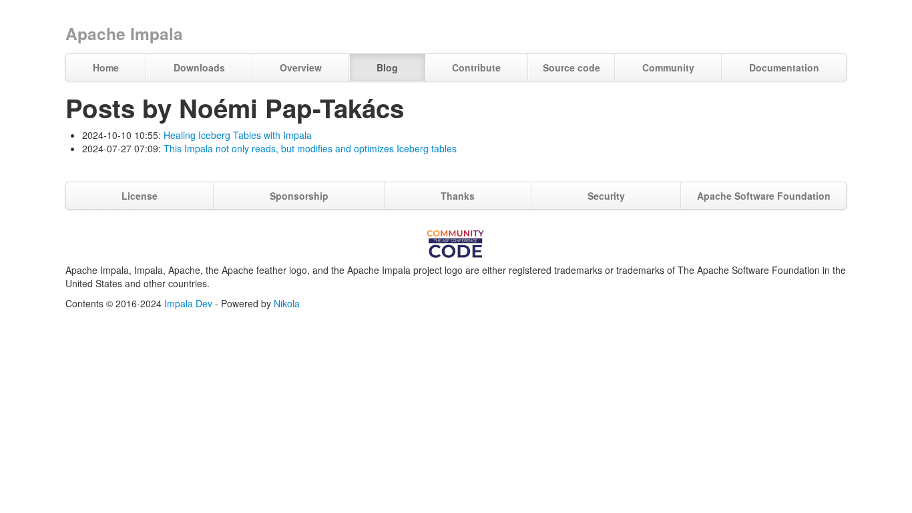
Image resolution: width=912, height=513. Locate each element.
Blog (387, 67)
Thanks (458, 195)
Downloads (199, 67)
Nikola (287, 303)
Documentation (784, 67)
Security (606, 195)
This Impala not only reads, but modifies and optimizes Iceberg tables (310, 148)
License (140, 195)
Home (106, 67)
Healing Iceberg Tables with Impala (238, 135)
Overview (301, 67)
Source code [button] (571, 67)
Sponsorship (299, 195)
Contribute (476, 67)
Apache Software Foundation (764, 195)
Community (668, 67)
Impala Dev (188, 303)
